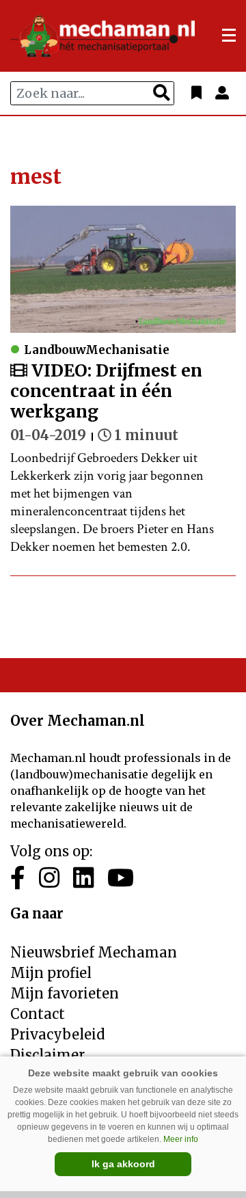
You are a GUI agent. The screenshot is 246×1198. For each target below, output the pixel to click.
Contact (37, 1013)
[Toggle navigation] (229, 35)
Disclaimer (47, 1054)
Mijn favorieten (64, 993)
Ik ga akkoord (123, 1163)
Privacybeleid (57, 1034)
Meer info (180, 1139)
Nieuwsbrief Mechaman (93, 952)
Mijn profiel (51, 972)
